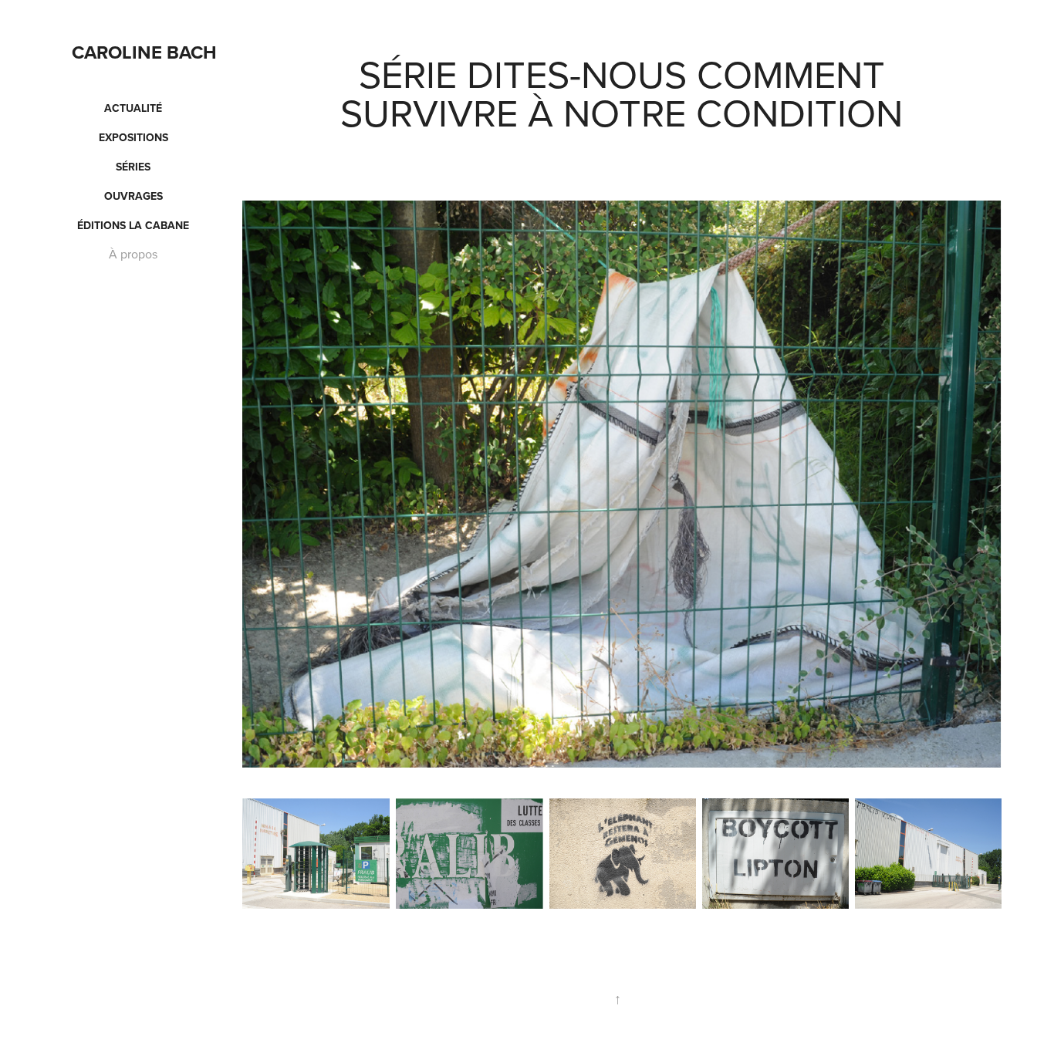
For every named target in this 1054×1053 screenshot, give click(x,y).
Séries (133, 166)
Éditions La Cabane (133, 225)
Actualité (133, 108)
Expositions (133, 137)
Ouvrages (133, 196)
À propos (133, 253)
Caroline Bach (144, 52)
